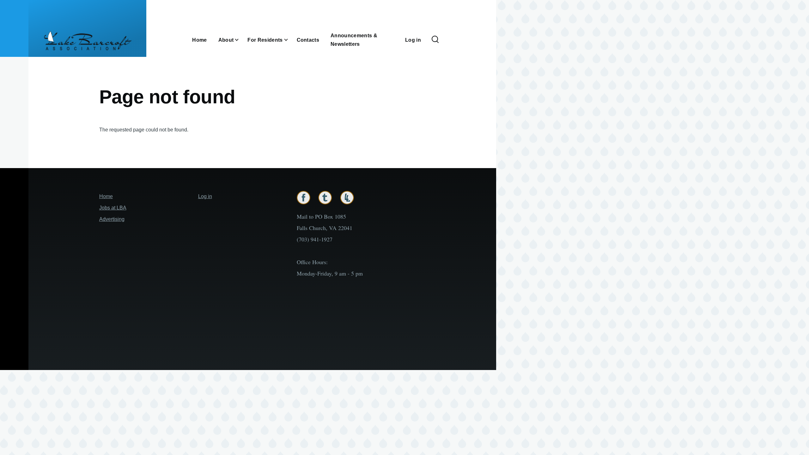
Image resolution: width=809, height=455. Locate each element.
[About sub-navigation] (240, 40)
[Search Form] (435, 40)
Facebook (303, 197)
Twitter (325, 197)
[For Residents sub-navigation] (290, 40)
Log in (205, 196)
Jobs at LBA (112, 207)
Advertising (112, 219)
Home (106, 196)
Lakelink (347, 197)
